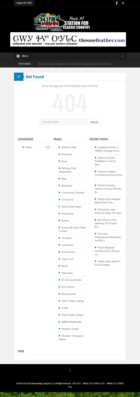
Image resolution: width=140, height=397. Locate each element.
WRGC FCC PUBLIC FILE (94, 383)
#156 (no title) (69, 147)
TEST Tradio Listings (73, 300)
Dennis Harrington (71, 206)
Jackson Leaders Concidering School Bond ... (108, 175)
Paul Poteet (68, 287)
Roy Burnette (69, 294)
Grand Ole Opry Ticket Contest (72, 229)
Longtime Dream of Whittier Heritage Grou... (108, 149)
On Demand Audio (71, 280)
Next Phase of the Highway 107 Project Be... (106, 223)
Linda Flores (68, 252)
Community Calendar (73, 192)
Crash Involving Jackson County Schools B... (108, 188)
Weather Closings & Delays (71, 337)
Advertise (67, 154)
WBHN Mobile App (71, 321)
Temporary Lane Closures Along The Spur (108, 211)
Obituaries (67, 273)
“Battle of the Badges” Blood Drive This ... (108, 201)
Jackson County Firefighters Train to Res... (105, 161)
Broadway (67, 185)
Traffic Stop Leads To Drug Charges (108, 263)
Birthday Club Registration (67, 170)
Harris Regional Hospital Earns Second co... (107, 251)
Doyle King (67, 213)
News (29, 147)
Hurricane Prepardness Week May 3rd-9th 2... (108, 237)
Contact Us (68, 199)
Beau (64, 161)
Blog (64, 178)
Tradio (65, 307)
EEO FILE (77, 383)
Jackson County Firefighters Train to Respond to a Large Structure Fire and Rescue (76, 64)
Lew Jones (67, 245)
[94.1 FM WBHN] (70, 22)
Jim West (67, 238)
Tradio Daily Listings (72, 314)
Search (94, 122)
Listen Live (67, 259)
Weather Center (70, 328)
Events (65, 220)
